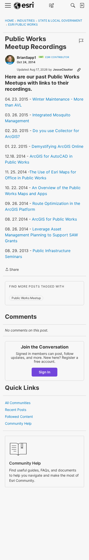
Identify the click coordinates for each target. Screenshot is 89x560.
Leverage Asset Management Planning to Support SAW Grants (41, 235)
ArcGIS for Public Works (54, 219)
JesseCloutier (63, 69)
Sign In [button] (44, 372)
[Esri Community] (24, 5)
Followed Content (19, 416)
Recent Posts (15, 410)
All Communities (17, 403)
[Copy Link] (79, 69)
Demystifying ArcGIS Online (57, 146)
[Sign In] (81, 5)
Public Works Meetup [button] (26, 298)
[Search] (72, 5)
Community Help (18, 423)
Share (12, 269)
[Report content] (81, 40)
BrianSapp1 (26, 57)
